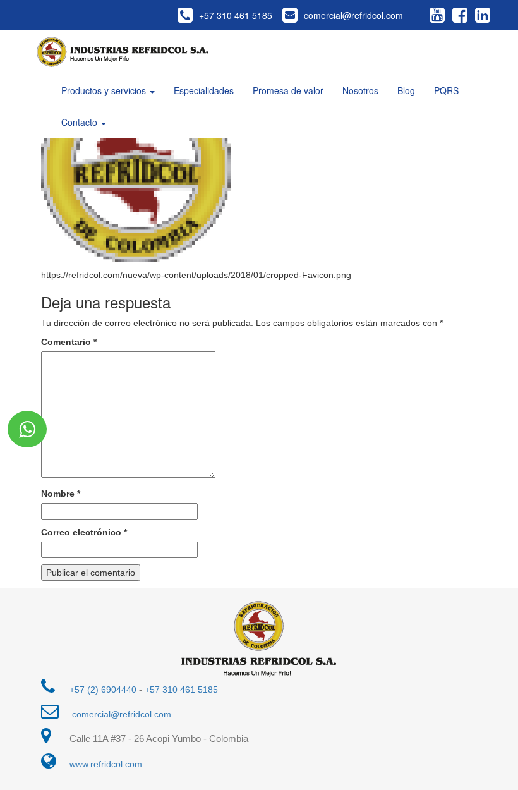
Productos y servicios (104, 90)
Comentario (69, 342)
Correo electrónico (84, 532)
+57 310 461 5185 (235, 15)
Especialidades (204, 90)
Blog (406, 90)
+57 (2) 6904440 (102, 689)
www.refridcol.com (105, 764)
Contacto (80, 122)
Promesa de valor (288, 90)
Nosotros (360, 90)
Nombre (60, 494)
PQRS (446, 90)
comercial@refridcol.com (353, 15)
